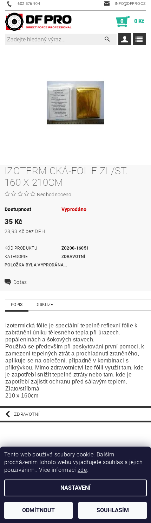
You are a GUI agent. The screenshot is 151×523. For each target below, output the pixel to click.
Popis (17, 304)
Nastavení (75, 487)
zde (82, 470)
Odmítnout (38, 510)
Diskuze (44, 304)
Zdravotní (73, 256)
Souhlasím (113, 510)
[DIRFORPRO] (38, 22)
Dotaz (20, 282)
